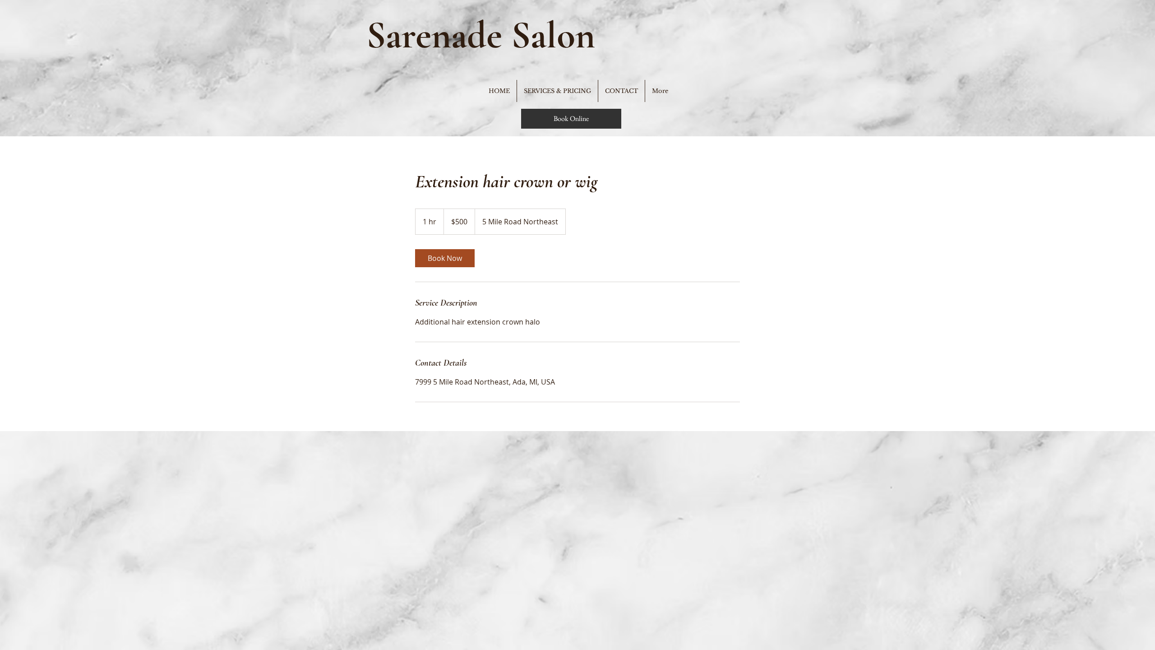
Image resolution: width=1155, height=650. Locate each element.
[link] (445, 258)
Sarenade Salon (480, 35)
